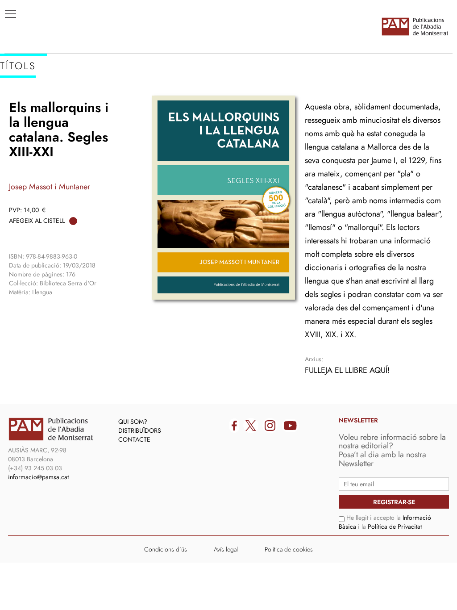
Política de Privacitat (395, 526)
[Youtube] (290, 425)
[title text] (414, 26)
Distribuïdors (139, 430)
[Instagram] (270, 425)
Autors (23, 107)
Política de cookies (289, 549)
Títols (21, 94)
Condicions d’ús (165, 549)
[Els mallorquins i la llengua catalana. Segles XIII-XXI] (223, 198)
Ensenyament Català (49, 121)
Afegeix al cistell (37, 220)
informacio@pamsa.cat (38, 476)
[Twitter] (250, 425)
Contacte (134, 439)
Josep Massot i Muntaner (49, 186)
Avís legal (226, 549)
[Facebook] (234, 425)
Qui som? (132, 421)
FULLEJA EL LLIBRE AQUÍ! (347, 370)
